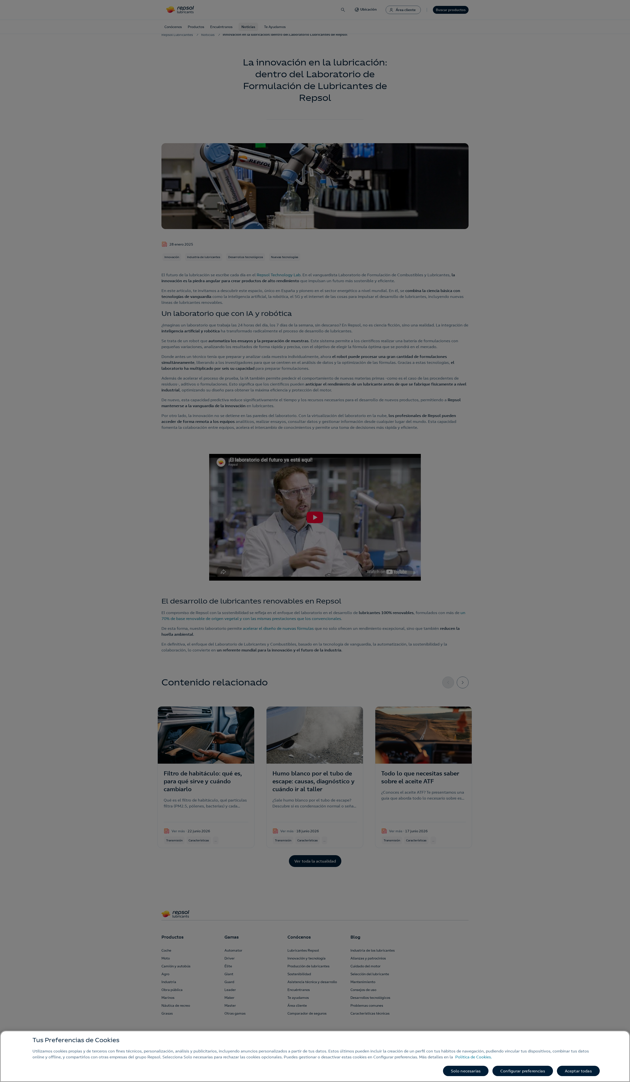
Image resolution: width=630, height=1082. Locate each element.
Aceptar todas (578, 1070)
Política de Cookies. (473, 1056)
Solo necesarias (466, 1070)
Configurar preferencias (522, 1070)
